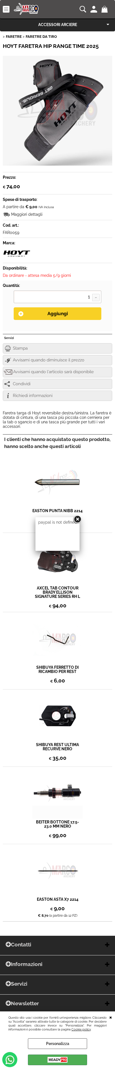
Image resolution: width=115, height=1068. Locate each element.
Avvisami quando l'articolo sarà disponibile (53, 371)
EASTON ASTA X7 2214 (57, 899)
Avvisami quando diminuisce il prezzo (48, 360)
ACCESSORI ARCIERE (57, 24)
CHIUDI (110, 1017)
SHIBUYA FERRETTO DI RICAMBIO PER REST (57, 669)
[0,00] (105, 9)
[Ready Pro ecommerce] (57, 1060)
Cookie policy (81, 1029)
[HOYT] (17, 258)
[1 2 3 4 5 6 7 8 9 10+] (57, 298)
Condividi (21, 383)
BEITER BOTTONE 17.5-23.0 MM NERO (57, 824)
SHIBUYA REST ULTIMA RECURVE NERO (57, 747)
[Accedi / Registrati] (94, 9)
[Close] (77, 519)
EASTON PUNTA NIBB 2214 (57, 511)
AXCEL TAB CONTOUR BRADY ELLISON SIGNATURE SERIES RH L (57, 592)
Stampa (20, 348)
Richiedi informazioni (32, 395)
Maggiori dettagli (26, 214)
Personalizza (57, 1043)
